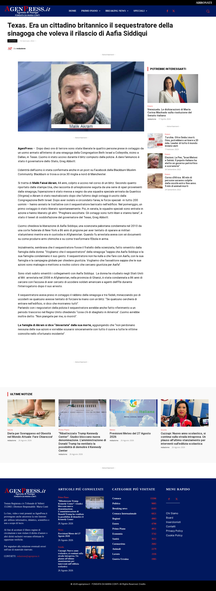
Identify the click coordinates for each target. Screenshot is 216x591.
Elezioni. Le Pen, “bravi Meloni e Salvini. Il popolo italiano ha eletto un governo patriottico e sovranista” (181, 161)
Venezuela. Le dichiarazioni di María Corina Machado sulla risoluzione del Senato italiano (169, 112)
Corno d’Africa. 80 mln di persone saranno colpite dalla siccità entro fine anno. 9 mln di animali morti (181, 181)
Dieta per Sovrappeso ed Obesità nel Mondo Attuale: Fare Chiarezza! (29, 435)
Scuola (164, 430)
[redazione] (10, 48)
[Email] (197, 48)
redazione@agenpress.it (28, 556)
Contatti (171, 526)
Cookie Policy (174, 535)
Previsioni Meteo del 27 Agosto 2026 (130, 435)
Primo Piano (64, 430)
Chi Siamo (172, 513)
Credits (142, 584)
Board (169, 517)
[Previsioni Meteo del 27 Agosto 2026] (133, 412)
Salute (10, 430)
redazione (21, 48)
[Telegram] (205, 48)
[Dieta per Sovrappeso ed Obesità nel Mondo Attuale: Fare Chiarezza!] (31, 412)
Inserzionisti (173, 522)
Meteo (112, 430)
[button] (208, 11)
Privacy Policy (174, 530)
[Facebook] (167, 11)
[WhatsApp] (189, 48)
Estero (12, 41)
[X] (173, 11)
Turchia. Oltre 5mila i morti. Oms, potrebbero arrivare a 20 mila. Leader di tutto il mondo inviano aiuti (181, 141)
